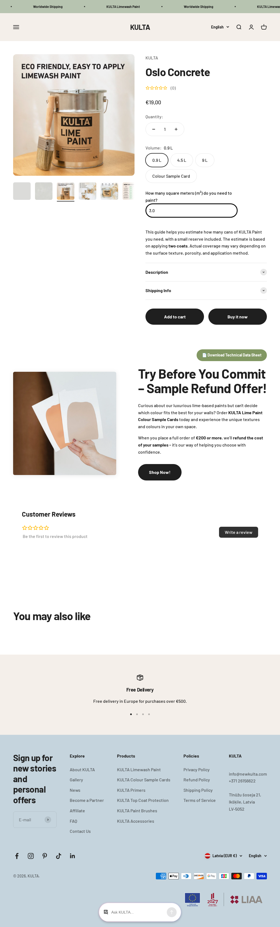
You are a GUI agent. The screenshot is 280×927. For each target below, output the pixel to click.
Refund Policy (196, 779)
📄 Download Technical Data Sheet (231, 355)
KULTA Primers (131, 790)
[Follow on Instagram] (30, 856)
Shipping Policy (198, 790)
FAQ (73, 821)
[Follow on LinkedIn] (72, 856)
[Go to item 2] (43, 191)
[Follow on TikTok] (58, 856)
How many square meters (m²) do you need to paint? (188, 196)
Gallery (76, 779)
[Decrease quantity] (154, 129)
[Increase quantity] (176, 129)
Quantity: (154, 116)
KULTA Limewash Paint (139, 769)
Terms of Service (199, 800)
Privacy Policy (196, 769)
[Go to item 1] (22, 191)
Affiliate (77, 810)
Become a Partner (87, 800)
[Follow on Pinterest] (44, 856)
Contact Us (80, 831)
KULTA (151, 57)
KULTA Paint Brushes (137, 810)
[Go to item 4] (87, 191)
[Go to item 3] (65, 191)
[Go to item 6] (131, 191)
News (75, 790)
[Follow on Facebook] (17, 856)
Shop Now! (160, 472)
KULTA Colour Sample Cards (143, 779)
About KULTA (82, 769)
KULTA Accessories (135, 821)
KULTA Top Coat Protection (143, 800)
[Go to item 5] (109, 191)
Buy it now (238, 316)
